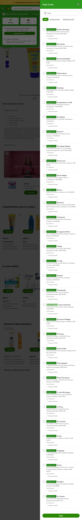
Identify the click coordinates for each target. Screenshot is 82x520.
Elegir (61, 516)
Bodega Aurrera (55, 19)
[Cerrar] (78, 4)
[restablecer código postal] (45, 13)
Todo (45, 19)
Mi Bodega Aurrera (68, 19)
